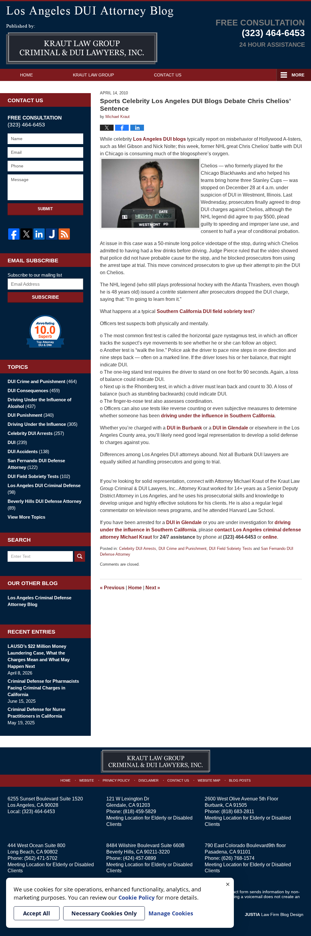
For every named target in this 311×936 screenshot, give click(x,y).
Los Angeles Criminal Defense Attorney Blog (39, 601)
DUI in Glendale (184, 522)
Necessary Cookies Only (104, 913)
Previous (112, 587)
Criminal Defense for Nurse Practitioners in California (36, 713)
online (270, 537)
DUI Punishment (31, 415)
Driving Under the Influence (42, 424)
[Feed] (64, 234)
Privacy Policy (116, 780)
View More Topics (26, 517)
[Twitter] (26, 234)
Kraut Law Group (93, 74)
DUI (17, 442)
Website (86, 780)
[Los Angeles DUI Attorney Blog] (155, 10)
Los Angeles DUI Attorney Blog (81, 44)
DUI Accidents (28, 451)
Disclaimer (148, 780)
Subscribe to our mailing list (35, 275)
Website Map (209, 780)
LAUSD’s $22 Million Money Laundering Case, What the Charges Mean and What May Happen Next (39, 656)
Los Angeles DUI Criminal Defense (44, 489)
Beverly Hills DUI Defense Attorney (44, 504)
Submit (45, 209)
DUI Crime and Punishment (183, 548)
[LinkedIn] (39, 234)
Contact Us (167, 74)
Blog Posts (240, 780)
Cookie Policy (136, 897)
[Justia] (51, 234)
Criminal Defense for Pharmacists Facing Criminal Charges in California (43, 687)
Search (79, 556)
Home (26, 74)
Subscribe (45, 297)
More (298, 74)
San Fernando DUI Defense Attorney (36, 464)
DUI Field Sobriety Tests (230, 548)
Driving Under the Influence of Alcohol (39, 403)
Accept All (36, 913)
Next (152, 587)
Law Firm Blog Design (274, 914)
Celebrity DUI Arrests (137, 548)
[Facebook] (14, 234)
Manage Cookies (171, 913)
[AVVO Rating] (45, 331)
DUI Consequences (34, 390)
